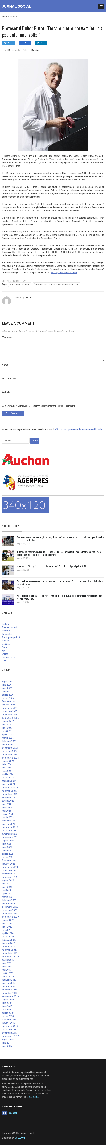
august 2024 (8, 761)
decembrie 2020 (10, 907)
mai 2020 (6, 930)
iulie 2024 (7, 764)
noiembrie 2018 (9, 989)
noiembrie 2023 (9, 791)
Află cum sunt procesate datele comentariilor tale (78, 429)
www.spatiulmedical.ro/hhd (64, 272)
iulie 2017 (7, 1042)
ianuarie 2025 (8, 744)
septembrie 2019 (10, 956)
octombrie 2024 (9, 754)
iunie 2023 (7, 807)
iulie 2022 (7, 844)
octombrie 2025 (9, 714)
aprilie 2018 (8, 1013)
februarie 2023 (9, 820)
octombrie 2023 (9, 794)
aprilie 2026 (8, 694)
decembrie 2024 (10, 747)
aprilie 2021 (8, 893)
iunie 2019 (7, 966)
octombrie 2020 (9, 913)
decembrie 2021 (10, 867)
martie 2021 (8, 897)
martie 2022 (8, 857)
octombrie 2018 (9, 993)
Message (7, 337)
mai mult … (34, 1097)
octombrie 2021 (9, 873)
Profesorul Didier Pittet (20, 284)
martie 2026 (8, 698)
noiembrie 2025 (9, 711)
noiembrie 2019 (9, 950)
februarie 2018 (9, 1019)
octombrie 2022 (9, 834)
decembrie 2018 (10, 986)
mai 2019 (6, 970)
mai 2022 (6, 850)
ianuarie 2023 (8, 824)
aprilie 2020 (8, 933)
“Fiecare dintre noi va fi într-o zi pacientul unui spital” (56, 284)
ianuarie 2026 (8, 704)
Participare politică (11, 637)
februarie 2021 (9, 900)
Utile (4, 660)
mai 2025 (6, 731)
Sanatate (35, 50)
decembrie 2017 (10, 1026)
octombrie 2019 (9, 953)
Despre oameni (9, 627)
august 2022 (8, 840)
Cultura (5, 624)
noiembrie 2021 (9, 870)
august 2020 (8, 920)
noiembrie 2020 (9, 910)
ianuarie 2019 (8, 983)
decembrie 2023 (10, 787)
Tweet (10, 43)
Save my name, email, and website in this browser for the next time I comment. (40, 406)
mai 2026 (6, 691)
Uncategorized (9, 657)
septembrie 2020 (10, 917)
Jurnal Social (16, 6)
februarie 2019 (9, 979)
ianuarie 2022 (8, 863)
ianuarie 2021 (8, 903)
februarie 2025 (9, 741)
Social (5, 647)
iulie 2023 (7, 804)
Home (4, 16)
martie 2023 (8, 817)
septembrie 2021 (10, 877)
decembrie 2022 (10, 827)
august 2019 (8, 960)
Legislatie (7, 634)
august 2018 (8, 999)
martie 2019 (8, 976)
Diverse (6, 630)
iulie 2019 (7, 963)
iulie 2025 (7, 724)
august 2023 (8, 801)
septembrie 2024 (10, 757)
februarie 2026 (9, 701)
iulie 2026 (7, 685)
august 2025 (8, 721)
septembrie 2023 (10, 797)
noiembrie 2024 (9, 751)
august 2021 (8, 880)
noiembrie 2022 (9, 830)
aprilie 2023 (8, 814)
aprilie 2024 (8, 774)
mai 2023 (6, 810)
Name (5, 365)
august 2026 (8, 681)
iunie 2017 (7, 1046)
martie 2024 (8, 777)
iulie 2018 (7, 1003)
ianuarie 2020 (8, 943)
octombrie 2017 (9, 1032)
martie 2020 (8, 936)
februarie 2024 (9, 781)
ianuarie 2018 (8, 1023)
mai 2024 (6, 771)
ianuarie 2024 (8, 784)
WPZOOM (20, 1137)
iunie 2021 (7, 887)
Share (27, 43)
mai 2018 (6, 1009)
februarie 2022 (9, 860)
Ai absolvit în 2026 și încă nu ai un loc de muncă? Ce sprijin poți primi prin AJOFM (51, 566)
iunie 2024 (7, 767)
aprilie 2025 (8, 734)
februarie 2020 (9, 940)
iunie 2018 (7, 1006)
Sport (4, 650)
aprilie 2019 (8, 973)
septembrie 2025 (10, 718)
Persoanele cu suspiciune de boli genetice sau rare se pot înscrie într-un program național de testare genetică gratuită (60, 582)
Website (6, 392)
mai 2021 (6, 890)
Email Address (9, 378)
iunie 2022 (7, 847)
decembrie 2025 (10, 708)
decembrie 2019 (10, 946)
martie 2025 (8, 738)
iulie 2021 (7, 883)
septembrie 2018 (10, 996)
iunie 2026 (7, 688)
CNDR (7, 50)
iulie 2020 (7, 923)
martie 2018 (8, 1016)
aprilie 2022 (8, 854)
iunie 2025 (7, 728)
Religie (5, 640)
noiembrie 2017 (9, 1029)
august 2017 (8, 1039)
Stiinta (5, 654)
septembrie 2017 (10, 1036)
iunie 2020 (7, 926)
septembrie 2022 (10, 837)
